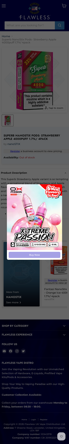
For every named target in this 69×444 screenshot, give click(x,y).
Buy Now (34, 254)
